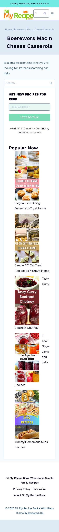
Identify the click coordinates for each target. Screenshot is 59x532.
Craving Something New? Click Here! (29, 3)
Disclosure (39, 489)
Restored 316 (35, 512)
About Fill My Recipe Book (29, 495)
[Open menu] (52, 13)
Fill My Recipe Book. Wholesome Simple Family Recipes (29, 480)
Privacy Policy (21, 489)
